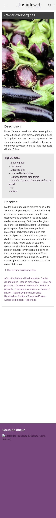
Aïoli (6, 278)
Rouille (21, 296)
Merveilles (33, 285)
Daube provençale (30, 282)
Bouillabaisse (31, 278)
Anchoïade (16, 278)
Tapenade (31, 300)
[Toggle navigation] (6, 5)
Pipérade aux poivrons (27, 289)
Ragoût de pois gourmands (27, 292)
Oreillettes (20, 285)
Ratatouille (10, 296)
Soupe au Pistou (36, 296)
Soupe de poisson (14, 300)
